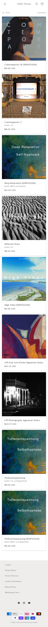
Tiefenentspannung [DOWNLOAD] (21, 539)
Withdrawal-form (12, 593)
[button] (5, 4)
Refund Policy (10, 587)
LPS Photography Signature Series (22, 420)
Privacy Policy (10, 570)
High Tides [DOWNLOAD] (17, 305)
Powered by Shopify (31, 622)
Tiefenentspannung (14, 478)
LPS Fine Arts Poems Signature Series (23, 362)
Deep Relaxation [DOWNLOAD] (20, 183)
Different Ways (12, 244)
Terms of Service (11, 576)
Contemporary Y (13, 122)
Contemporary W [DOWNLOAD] (20, 64)
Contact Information (13, 581)
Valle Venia (20, 622)
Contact (8, 565)
